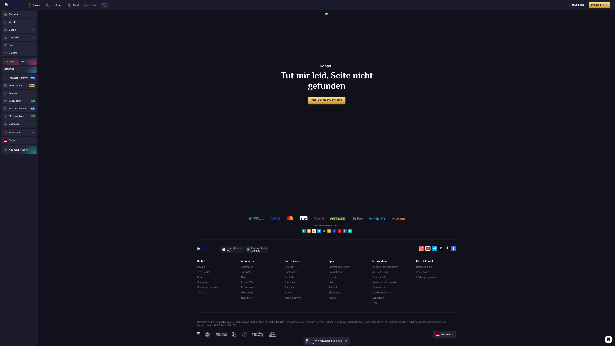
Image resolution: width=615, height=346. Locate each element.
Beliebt (289, 266)
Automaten (247, 266)
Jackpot (245, 272)
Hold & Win (247, 297)
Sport (200, 277)
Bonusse (202, 282)
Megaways (247, 292)
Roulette (289, 277)
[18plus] (207, 334)
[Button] (104, 5)
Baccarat (290, 287)
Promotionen (336, 272)
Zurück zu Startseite (326, 100)
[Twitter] (440, 248)
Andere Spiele (293, 297)
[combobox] (444, 334)
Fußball (333, 287)
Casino (201, 266)
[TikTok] (447, 248)
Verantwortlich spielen (384, 282)
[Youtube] (427, 248)
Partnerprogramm (426, 277)
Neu (243, 277)
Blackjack (290, 282)
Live (331, 282)
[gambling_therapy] (257, 334)
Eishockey (334, 292)
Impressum (422, 272)
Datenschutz (379, 287)
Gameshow (291, 272)
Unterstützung (424, 266)
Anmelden (578, 5)
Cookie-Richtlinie (381, 292)
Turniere (201, 292)
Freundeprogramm (207, 287)
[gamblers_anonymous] (272, 334)
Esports (333, 277)
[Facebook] (453, 248)
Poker (288, 292)
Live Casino (203, 272)
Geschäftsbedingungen (385, 266)
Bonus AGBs (379, 277)
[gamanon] (244, 334)
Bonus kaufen (248, 287)
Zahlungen (378, 297)
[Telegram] (434, 248)
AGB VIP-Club (380, 272)
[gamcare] (234, 334)
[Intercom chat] (608, 339)
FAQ (374, 302)
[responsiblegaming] (221, 334)
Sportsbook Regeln (339, 266)
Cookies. (337, 340)
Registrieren (599, 5)
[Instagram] (421, 248)
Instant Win (247, 282)
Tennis (332, 297)
